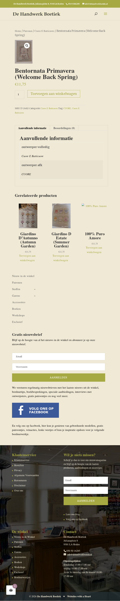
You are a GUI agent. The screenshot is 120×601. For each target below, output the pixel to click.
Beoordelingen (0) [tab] (64, 128)
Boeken (16, 308)
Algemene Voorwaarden (26, 475)
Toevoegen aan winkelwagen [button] (27, 258)
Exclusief (17, 322)
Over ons (18, 490)
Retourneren (20, 480)
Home (18, 31)
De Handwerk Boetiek (49, 596)
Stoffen (16, 289)
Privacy (18, 470)
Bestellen (19, 465)
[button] (27, 45)
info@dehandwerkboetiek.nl (79, 554)
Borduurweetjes (22, 577)
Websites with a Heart (79, 596)
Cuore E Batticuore (44, 31)
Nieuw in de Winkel (24, 537)
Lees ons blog (73, 514)
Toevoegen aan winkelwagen (54, 94)
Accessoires (18, 302)
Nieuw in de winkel (23, 276)
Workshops (18, 315)
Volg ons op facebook (77, 519)
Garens (16, 295)
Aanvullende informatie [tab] (32, 128)
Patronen (27, 31)
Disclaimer (19, 485)
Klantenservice (21, 460)
